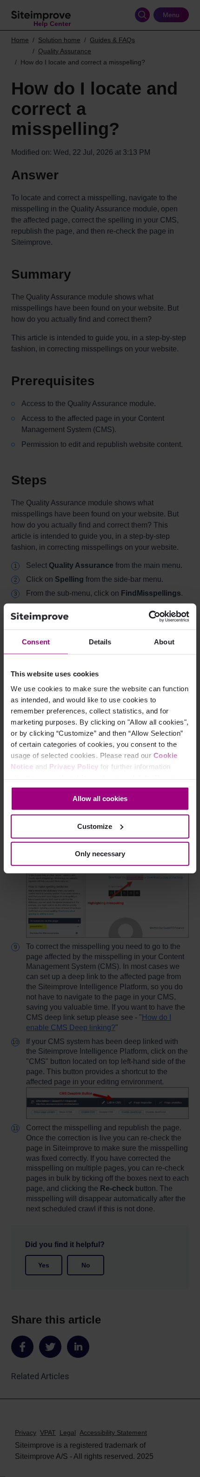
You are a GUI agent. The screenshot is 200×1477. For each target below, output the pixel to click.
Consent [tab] (36, 641)
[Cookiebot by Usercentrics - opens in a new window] (148, 617)
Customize (94, 826)
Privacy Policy (74, 766)
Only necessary (100, 854)
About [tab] (164, 641)
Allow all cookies (100, 798)
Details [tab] (100, 641)
